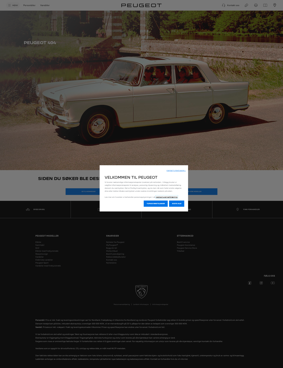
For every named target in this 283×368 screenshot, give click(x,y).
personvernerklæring (166, 197)
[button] (176, 170)
